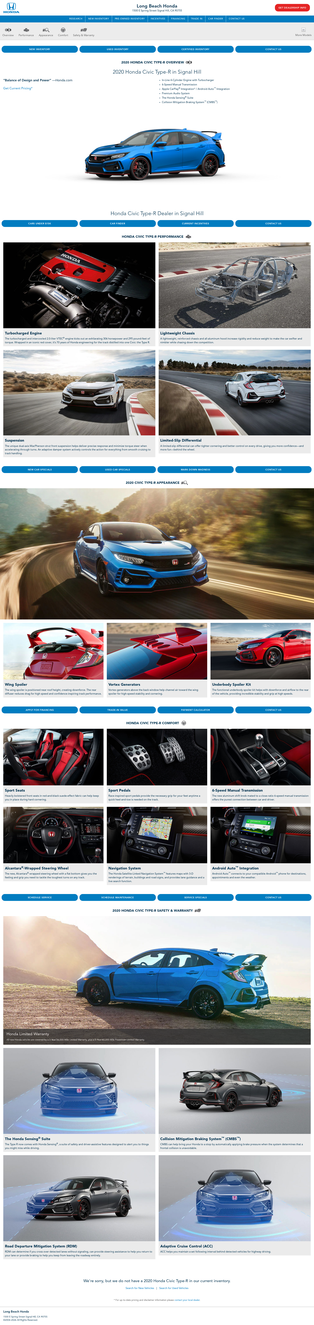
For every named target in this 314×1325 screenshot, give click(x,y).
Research (75, 19)
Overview (8, 35)
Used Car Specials (117, 470)
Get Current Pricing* (17, 88)
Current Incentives (195, 224)
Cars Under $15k (39, 224)
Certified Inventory (195, 49)
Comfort (63, 35)
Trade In (196, 19)
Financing (178, 19)
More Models (303, 35)
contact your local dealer (187, 1300)
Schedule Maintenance (117, 897)
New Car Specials (40, 470)
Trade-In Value (117, 710)
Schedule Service (40, 897)
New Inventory (98, 19)
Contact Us (237, 19)
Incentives (158, 19)
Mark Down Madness (195, 470)
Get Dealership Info (292, 8)
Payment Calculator (195, 710)
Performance (26, 35)
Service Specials (195, 897)
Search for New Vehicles (140, 1288)
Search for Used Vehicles (173, 1288)
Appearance (46, 35)
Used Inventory (118, 49)
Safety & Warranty (83, 35)
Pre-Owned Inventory (130, 19)
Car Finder (215, 19)
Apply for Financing (40, 710)
